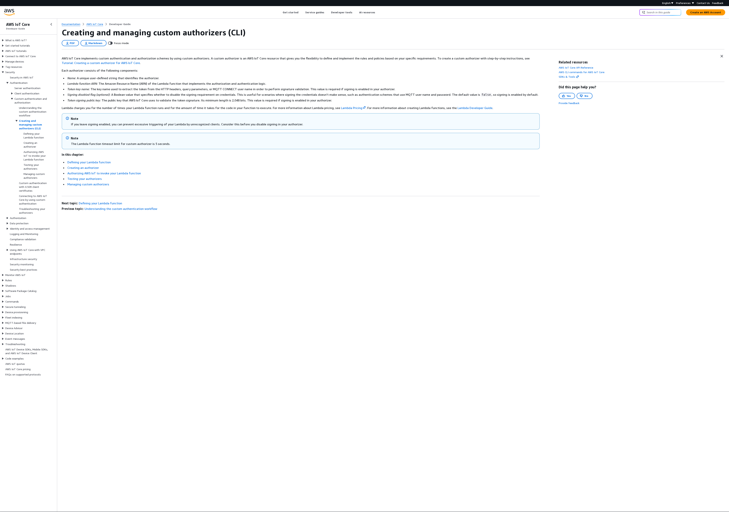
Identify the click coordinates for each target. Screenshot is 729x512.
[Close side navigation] (51, 24)
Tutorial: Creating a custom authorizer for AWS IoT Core (101, 63)
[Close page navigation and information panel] (721, 56)
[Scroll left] (280, 12)
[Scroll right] (378, 12)
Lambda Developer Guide (475, 108)
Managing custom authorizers (88, 184)
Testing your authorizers (84, 179)
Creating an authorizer (83, 168)
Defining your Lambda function (89, 162)
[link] (120, 24)
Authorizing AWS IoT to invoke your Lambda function (104, 173)
